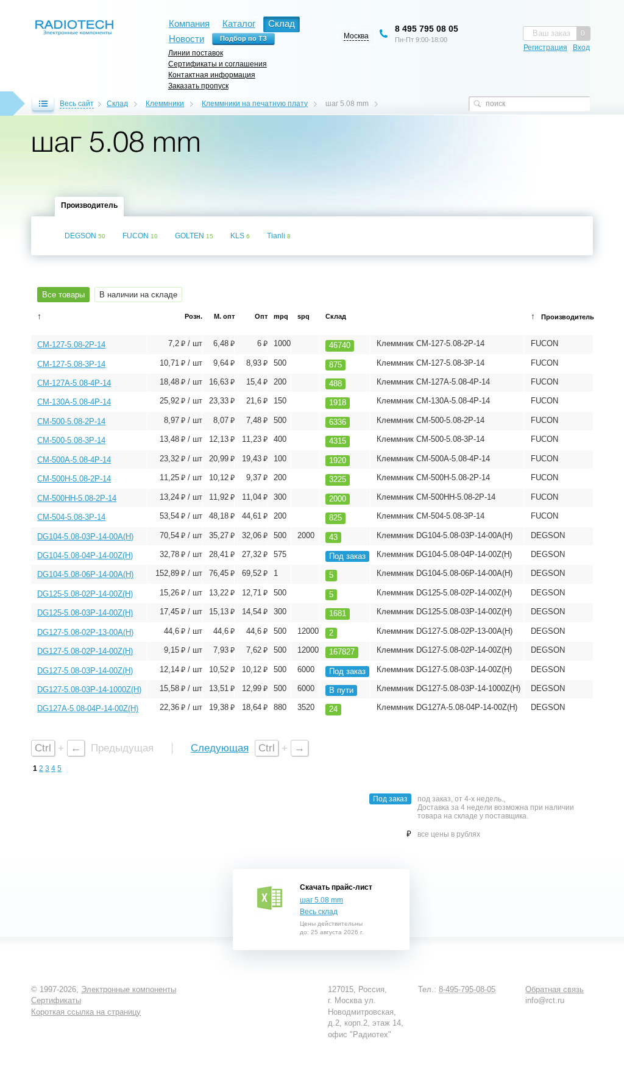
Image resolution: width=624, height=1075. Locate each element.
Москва (356, 36)
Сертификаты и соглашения (217, 64)
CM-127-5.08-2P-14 (71, 344)
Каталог (238, 23)
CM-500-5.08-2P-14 (71, 421)
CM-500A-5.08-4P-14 (74, 459)
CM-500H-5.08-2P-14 (74, 478)
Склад (117, 103)
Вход (581, 47)
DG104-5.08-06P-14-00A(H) (85, 574)
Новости (186, 39)
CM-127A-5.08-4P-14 (74, 383)
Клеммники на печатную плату (255, 103)
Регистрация (545, 47)
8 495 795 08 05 (426, 29)
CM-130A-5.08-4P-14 (74, 401)
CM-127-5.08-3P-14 (71, 364)
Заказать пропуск (198, 86)
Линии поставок (195, 53)
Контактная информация (211, 75)
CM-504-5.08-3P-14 (71, 517)
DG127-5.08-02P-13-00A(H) (85, 632)
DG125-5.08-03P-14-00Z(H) (85, 612)
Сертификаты (56, 1000)
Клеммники (165, 103)
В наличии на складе (138, 294)
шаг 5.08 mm (321, 900)
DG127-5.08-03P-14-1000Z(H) (89, 689)
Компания (189, 23)
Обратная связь (554, 989)
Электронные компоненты (128, 989)
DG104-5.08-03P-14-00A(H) (85, 536)
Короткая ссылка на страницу (86, 1011)
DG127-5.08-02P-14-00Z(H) (85, 651)
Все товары (63, 294)
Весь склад (319, 911)
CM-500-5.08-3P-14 (71, 440)
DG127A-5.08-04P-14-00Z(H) (87, 708)
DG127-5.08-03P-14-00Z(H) (85, 670)
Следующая (220, 748)
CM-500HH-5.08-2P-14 (76, 498)
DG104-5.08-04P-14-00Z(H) (85, 555)
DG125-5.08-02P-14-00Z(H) (85, 593)
